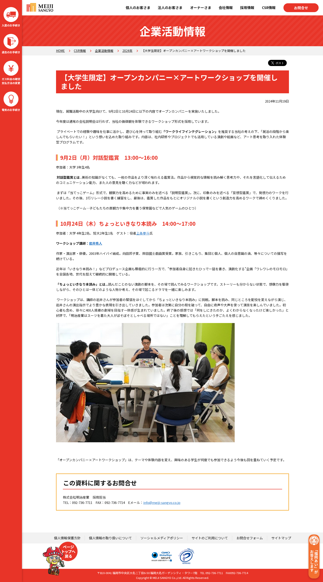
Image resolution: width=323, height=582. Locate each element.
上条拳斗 (142, 233)
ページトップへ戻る (60, 558)
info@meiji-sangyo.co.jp (161, 502)
